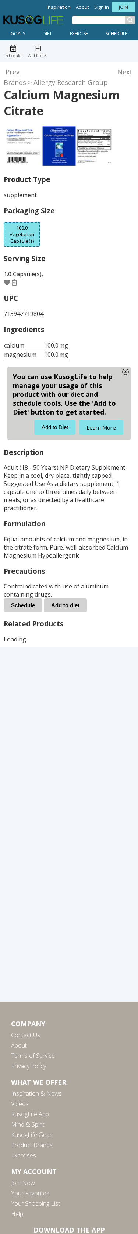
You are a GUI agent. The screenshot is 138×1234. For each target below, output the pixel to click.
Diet (47, 34)
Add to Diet (55, 427)
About (82, 7)
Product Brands (32, 1145)
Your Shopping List (35, 1203)
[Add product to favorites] (7, 282)
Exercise (79, 34)
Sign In (101, 7)
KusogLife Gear (31, 1135)
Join (123, 7)
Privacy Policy (28, 1066)
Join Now (23, 1183)
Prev (13, 71)
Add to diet (65, 605)
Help (17, 1214)
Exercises (23, 1155)
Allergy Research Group (70, 82)
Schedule (116, 34)
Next (124, 71)
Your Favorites (30, 1193)
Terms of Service (33, 1056)
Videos (20, 1104)
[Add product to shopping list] (14, 282)
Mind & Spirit (28, 1124)
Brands (15, 82)
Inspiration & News (36, 1093)
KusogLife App (30, 1114)
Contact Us (25, 1035)
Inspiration (59, 7)
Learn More (101, 427)
